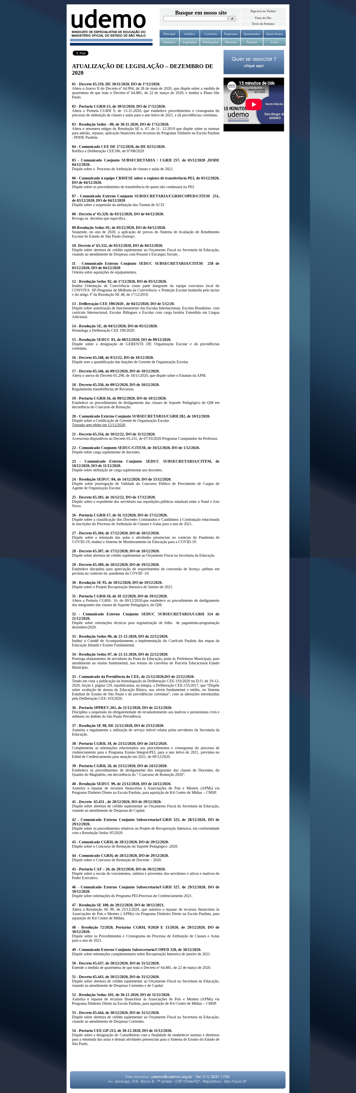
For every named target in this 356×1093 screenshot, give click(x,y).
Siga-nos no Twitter (263, 11)
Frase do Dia (263, 18)
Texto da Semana (263, 23)
